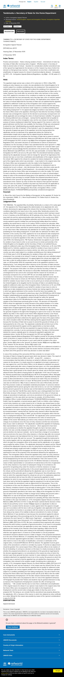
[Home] (11, 6)
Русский (43, 1)
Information (20, 31)
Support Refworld (56, 7)
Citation (8, 26)
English (29, 1)
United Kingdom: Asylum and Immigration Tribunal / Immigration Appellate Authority (33, 20)
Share (17, 26)
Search (52, 7)
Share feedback (12, 627)
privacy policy (4, 673)
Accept (58, 670)
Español (36, 1)
